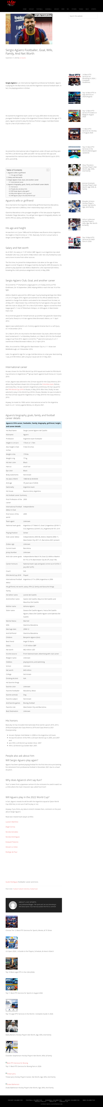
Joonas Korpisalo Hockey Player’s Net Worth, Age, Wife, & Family (89, 186)
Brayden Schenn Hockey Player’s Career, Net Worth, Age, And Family (89, 204)
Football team (34, 889)
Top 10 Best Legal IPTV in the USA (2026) (20, 972)
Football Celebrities (23, 889)
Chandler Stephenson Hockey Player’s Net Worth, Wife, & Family (29, 1056)
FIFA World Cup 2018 (15, 389)
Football (15, 889)
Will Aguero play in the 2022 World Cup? (23, 195)
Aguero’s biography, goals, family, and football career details (28, 184)
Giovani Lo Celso (12, 847)
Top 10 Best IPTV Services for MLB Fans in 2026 (88, 239)
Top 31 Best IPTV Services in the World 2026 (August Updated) (89, 150)
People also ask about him (19, 189)
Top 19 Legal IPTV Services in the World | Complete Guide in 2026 (29, 1014)
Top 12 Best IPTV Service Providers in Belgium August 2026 (89, 114)
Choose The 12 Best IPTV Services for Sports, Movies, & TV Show (29, 930)
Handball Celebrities (53, 1100)
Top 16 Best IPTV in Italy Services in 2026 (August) (89, 95)
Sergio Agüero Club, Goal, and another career (23, 180)
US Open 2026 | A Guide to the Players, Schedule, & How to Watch (30, 951)
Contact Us (64, 1101)
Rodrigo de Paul (11, 852)
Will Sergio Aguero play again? (20, 191)
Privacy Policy (40, 1101)
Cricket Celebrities (15, 1100)
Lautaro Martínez (12, 822)
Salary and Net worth (15, 177)
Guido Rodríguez (12, 882)
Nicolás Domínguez (13, 837)
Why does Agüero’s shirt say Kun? (21, 193)
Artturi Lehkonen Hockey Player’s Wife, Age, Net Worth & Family (89, 222)
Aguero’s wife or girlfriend (17, 173)
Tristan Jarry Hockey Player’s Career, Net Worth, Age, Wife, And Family (31, 1077)
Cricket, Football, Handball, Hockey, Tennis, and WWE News (20, 3)
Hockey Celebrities (72, 1100)
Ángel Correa (10, 827)
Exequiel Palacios (12, 842)
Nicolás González (12, 832)
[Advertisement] (34, 71)
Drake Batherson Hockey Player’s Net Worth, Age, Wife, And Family (30, 1088)
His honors (14, 187)
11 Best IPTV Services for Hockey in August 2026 (89, 131)
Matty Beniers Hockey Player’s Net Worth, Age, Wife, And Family (28, 1035)
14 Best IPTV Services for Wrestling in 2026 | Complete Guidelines (89, 78)
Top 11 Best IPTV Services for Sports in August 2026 (24, 993)
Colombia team (48, 384)
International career (17, 182)
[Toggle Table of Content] (47, 170)
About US (52, 1101)
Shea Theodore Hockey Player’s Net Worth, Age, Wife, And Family (89, 168)
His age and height (16, 175)
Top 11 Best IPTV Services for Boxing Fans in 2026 (23, 1066)
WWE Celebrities (89, 1100)
